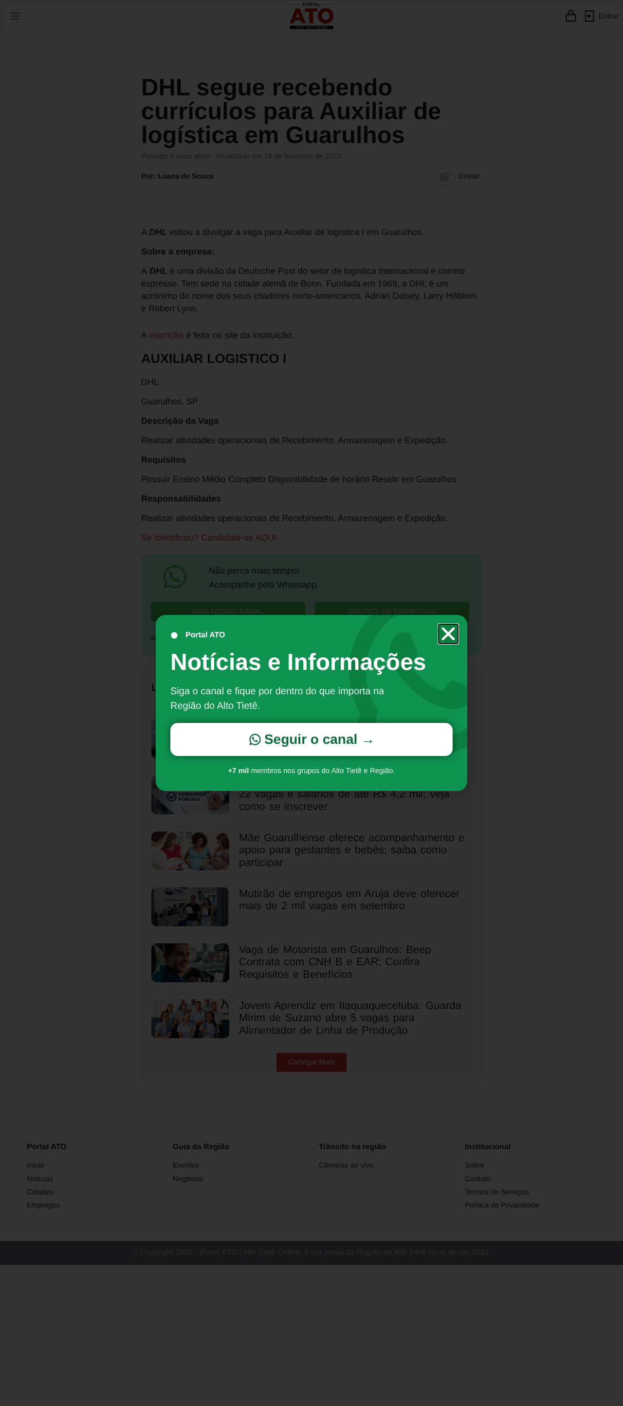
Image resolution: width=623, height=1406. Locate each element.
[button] (448, 634)
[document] (311, 703)
